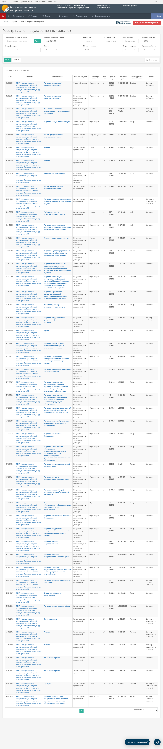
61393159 (9, 186)
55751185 (9, 199)
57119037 (9, 382)
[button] (111, 41)
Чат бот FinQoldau (103, 8)
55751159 (9, 238)
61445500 (9, 225)
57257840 (9, 318)
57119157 (9, 343)
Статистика (152, 60)
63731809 (9, 122)
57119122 (9, 356)
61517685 (9, 212)
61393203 (9, 173)
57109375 (9, 567)
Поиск (37, 41)
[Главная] (8, 16)
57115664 (9, 516)
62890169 (9, 135)
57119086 (9, 369)
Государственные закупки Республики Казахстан (23, 9)
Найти (7, 60)
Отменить (16, 60)
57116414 (9, 477)
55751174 (9, 305)
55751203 (9, 264)
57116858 (9, 434)
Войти (158, 16)
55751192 (9, 619)
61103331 (9, 147)
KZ (156, 2)
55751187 (9, 671)
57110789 (9, 554)
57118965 (9, 408)
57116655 (9, 447)
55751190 (9, 645)
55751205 (9, 580)
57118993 (9, 395)
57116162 (9, 503)
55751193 (9, 606)
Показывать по (139, 709)
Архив (4, 2)
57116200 (9, 490)
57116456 (9, 464)
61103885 (9, 96)
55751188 (9, 658)
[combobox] (101, 50)
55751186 (9, 683)
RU (160, 2)
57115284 (9, 529)
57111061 (9, 541)
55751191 (9, 632)
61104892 (9, 251)
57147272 (9, 277)
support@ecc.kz (104, 6)
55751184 (9, 292)
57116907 (9, 421)
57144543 (9, 330)
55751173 (9, 696)
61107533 (9, 83)
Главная (6, 22)
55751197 (9, 593)
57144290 (9, 160)
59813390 (9, 109)
